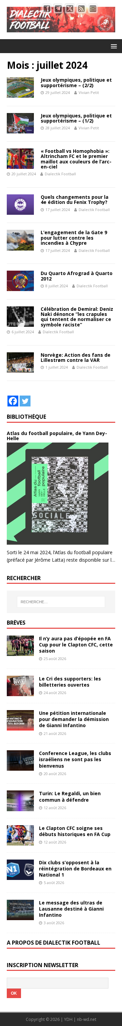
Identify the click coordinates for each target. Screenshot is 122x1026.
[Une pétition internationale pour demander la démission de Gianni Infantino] (20, 726)
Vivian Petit (89, 92)
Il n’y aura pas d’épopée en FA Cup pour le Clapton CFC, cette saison (76, 644)
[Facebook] (12, 401)
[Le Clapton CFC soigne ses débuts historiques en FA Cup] (20, 841)
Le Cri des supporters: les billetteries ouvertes (70, 681)
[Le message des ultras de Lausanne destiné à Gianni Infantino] (20, 916)
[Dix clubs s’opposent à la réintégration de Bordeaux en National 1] (20, 875)
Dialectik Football (60, 173)
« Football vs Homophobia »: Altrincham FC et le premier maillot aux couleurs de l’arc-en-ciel (76, 159)
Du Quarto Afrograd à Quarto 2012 (77, 276)
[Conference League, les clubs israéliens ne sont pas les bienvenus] (20, 767)
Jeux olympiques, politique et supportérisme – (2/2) (76, 82)
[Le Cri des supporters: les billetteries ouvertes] (20, 692)
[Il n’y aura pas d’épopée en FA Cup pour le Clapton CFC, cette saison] (20, 652)
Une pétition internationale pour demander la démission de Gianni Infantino (74, 719)
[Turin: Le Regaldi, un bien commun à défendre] (20, 807)
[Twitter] (25, 401)
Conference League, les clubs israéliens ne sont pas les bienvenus (75, 759)
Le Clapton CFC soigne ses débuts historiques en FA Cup (74, 831)
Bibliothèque (26, 416)
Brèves (16, 622)
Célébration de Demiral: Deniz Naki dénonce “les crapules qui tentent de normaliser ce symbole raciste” (77, 317)
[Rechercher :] (61, 602)
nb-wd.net (86, 1019)
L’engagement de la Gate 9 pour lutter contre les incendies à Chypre (74, 237)
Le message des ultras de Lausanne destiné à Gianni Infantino (71, 908)
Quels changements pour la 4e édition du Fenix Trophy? (74, 199)
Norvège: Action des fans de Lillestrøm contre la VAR (75, 357)
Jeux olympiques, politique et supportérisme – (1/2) (76, 118)
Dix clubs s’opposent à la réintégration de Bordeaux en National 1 (75, 868)
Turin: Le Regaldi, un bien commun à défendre (70, 796)
